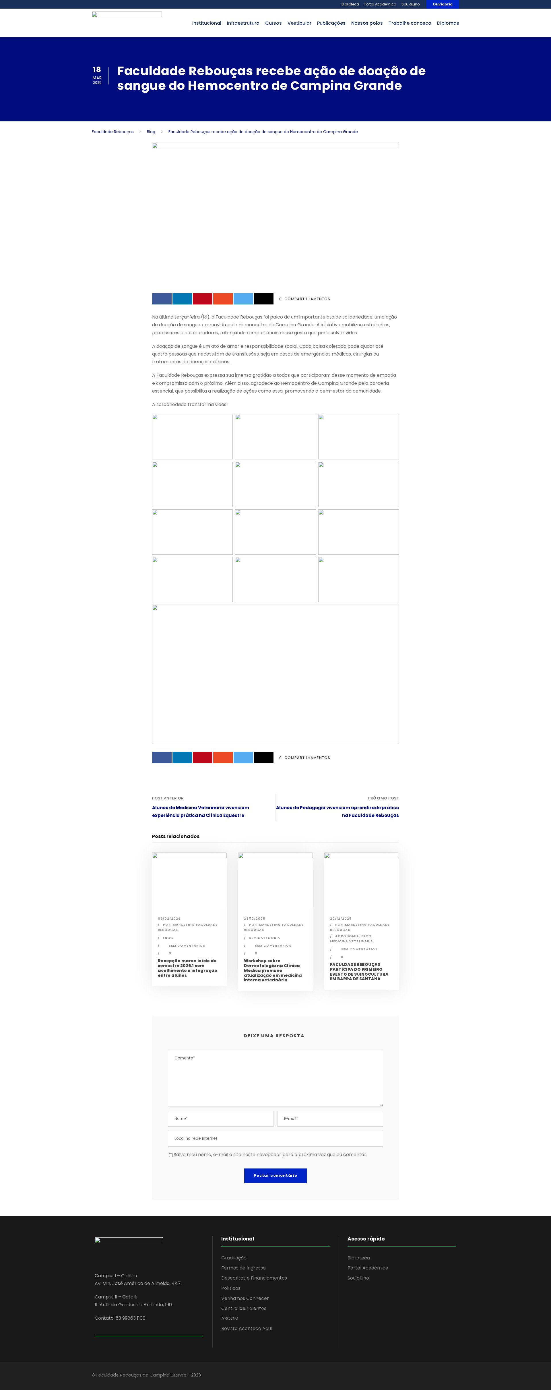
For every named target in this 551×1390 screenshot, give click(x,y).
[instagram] (443, 1376)
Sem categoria (264, 937)
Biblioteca (350, 4)
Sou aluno (410, 4)
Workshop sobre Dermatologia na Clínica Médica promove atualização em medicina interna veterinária (273, 970)
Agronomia (347, 936)
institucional (206, 23)
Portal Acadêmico (380, 4)
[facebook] (412, 1376)
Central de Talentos (243, 1308)
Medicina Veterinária (351, 941)
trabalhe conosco (410, 23)
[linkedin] (422, 1376)
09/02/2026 (169, 918)
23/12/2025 (254, 918)
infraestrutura (243, 23)
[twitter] (432, 1376)
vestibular (299, 23)
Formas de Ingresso (243, 1268)
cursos (273, 23)
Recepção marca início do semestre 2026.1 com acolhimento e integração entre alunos (187, 968)
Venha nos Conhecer (245, 1298)
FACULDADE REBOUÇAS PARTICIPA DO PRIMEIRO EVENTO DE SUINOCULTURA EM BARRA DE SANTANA (359, 972)
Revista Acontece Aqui (246, 1328)
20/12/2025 (341, 918)
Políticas (230, 1288)
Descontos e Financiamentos (254, 1278)
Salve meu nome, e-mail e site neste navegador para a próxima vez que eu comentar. (270, 1154)
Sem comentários (187, 945)
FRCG (168, 937)
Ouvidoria (443, 4)
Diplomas (448, 23)
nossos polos (367, 23)
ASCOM (229, 1318)
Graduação (234, 1258)
